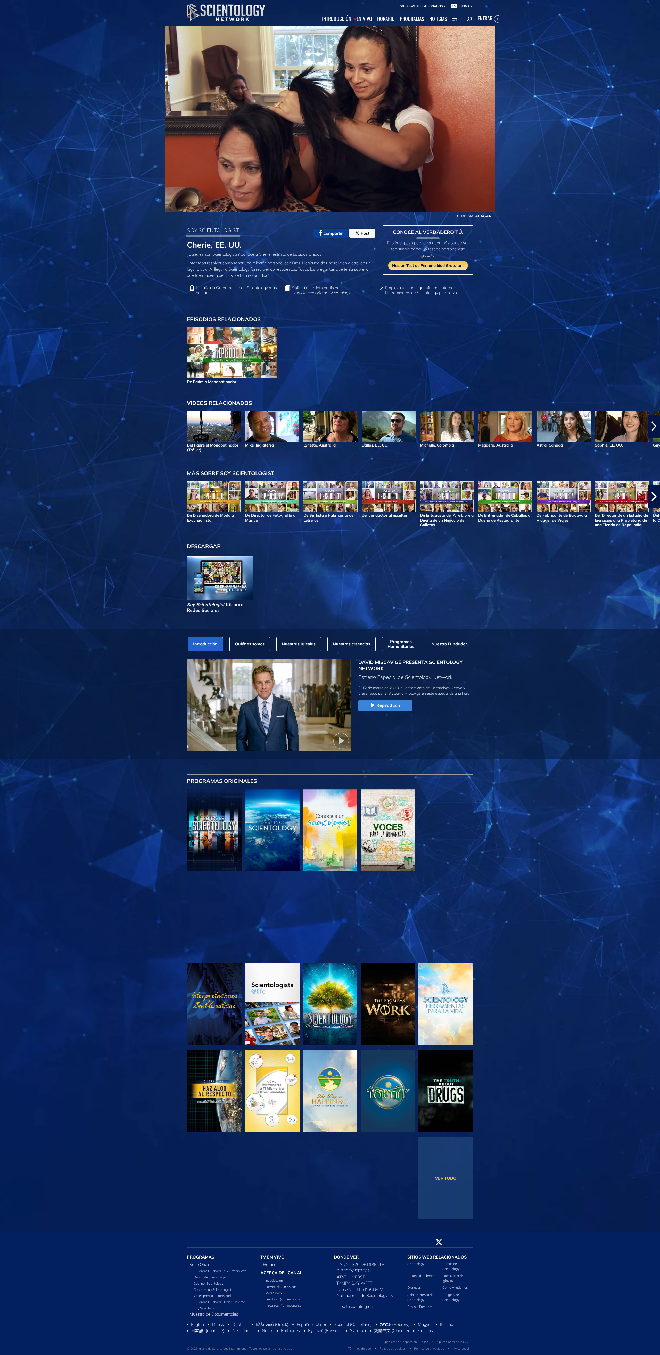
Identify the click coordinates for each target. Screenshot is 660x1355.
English (197, 1338)
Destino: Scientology (209, 1286)
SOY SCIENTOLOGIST (213, 230)
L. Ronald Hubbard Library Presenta (219, 1305)
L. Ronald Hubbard (420, 1279)
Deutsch (240, 1338)
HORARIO (386, 19)
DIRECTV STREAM (354, 1273)
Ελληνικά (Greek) (272, 1338)
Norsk (267, 1344)
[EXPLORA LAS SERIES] (214, 830)
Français (425, 1344)
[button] (6, 426)
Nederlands (243, 1344)
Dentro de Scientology (210, 1280)
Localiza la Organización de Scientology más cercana (236, 290)
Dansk (218, 1338)
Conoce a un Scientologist (212, 1293)
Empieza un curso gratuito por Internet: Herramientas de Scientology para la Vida (423, 290)
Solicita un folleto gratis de (321, 290)
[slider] (340, 206)
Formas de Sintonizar (280, 1289)
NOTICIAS (438, 19)
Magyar (425, 1338)
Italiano (446, 1338)
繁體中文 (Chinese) (391, 1344)
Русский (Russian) (325, 1344)
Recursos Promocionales (283, 1308)
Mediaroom (273, 1296)
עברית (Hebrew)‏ (395, 1338)
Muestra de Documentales (213, 1317)
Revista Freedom (419, 1310)
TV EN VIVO (272, 1260)
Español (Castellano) (353, 1338)
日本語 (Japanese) (207, 1344)
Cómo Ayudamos (455, 1290)
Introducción (274, 1283)
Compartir (333, 233)
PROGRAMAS (412, 19)
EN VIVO (364, 19)
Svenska (358, 1344)
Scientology (416, 1267)
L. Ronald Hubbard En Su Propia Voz (220, 1274)
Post (365, 233)
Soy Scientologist (206, 1311)
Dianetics (414, 1290)
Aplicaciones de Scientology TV (365, 1298)
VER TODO (446, 1178)
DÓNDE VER (346, 1260)
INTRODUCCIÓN (336, 19)
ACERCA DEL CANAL (281, 1275)
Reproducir (388, 705)
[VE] (214, 917)
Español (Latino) (311, 1338)
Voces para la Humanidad (212, 1299)
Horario (269, 1267)
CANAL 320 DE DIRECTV (360, 1267)
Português (290, 1344)
